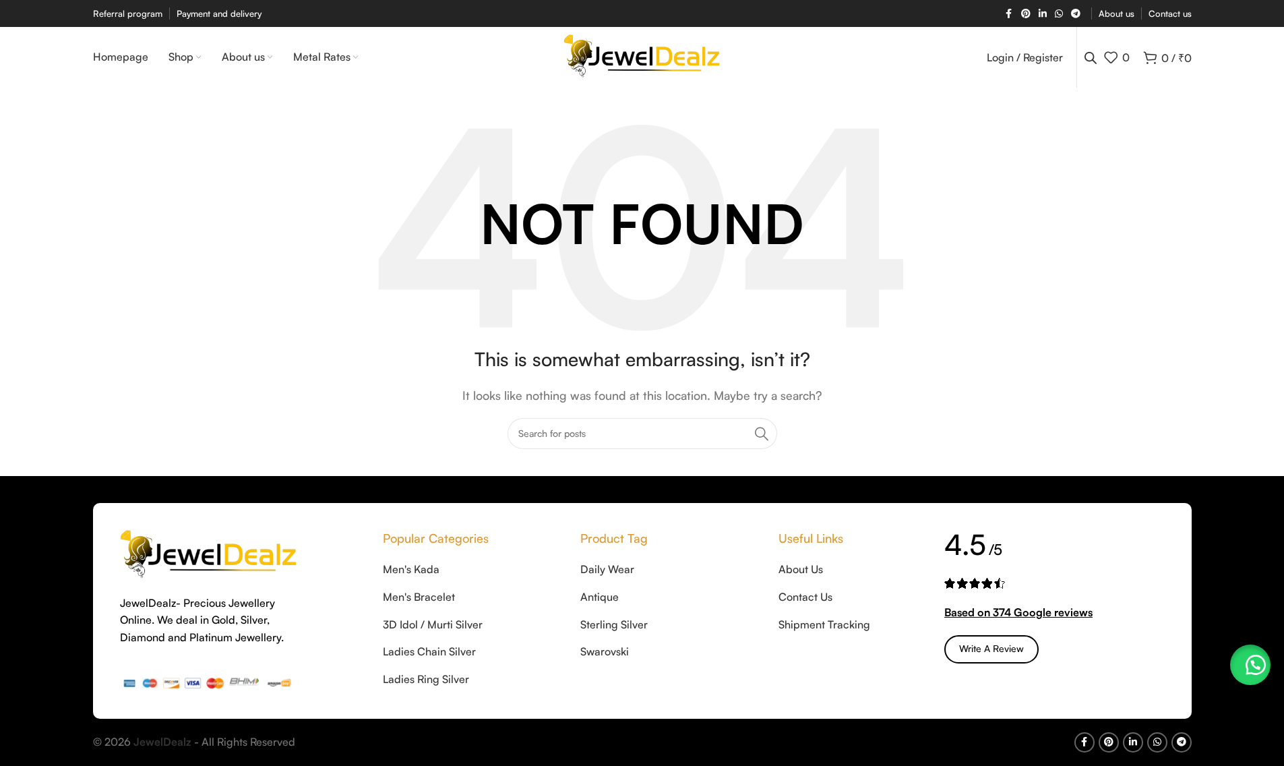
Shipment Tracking (824, 624)
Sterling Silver (614, 624)
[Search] (761, 433)
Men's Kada (411, 569)
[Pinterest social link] (1026, 14)
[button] (1250, 665)
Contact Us (805, 596)
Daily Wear (607, 569)
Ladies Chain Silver (429, 651)
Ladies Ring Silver (426, 679)
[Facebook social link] (1009, 14)
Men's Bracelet (419, 596)
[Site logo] (642, 56)
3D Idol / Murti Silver (433, 624)
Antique (599, 596)
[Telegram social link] (1075, 14)
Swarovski (604, 651)
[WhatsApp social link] (1059, 14)
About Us (800, 569)
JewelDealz (162, 741)
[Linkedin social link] (1043, 14)
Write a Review (991, 648)
